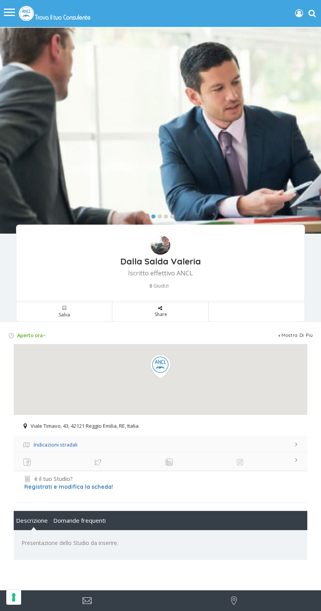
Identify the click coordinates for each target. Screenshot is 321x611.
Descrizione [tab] (32, 520)
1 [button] (151, 215)
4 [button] (170, 215)
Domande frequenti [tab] (79, 520)
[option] (160, 130)
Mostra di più (297, 335)
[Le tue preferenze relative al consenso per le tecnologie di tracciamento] (13, 597)
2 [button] (158, 215)
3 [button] (164, 215)
